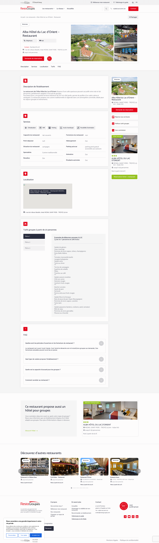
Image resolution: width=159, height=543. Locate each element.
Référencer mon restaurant (101, 2)
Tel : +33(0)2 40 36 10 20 (101, 510)
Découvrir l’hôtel (30, 431)
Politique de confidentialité (129, 540)
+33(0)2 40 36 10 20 (119, 8)
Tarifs (53, 66)
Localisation (44, 66)
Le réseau (60, 8)
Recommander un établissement (81, 513)
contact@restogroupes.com (102, 513)
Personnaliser (12, 535)
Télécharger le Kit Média (79, 519)
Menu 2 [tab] (27, 242)
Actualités (70, 8)
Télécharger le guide (121, 2)
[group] (35, 467)
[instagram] (133, 516)
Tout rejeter (24, 535)
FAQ (59, 66)
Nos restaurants (55, 512)
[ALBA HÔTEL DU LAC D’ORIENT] (124, 157)
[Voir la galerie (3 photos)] (92, 43)
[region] (24, 528)
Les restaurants (47, 8)
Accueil (23, 17)
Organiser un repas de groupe (57, 515)
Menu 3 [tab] (27, 248)
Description (25, 66)
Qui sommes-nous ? (57, 506)
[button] (34, 474)
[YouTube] (129, 516)
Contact (133, 8)
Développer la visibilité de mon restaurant (81, 509)
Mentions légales (112, 540)
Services (34, 66)
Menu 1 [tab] (27, 236)
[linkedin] (137, 516)
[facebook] (125, 516)
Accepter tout (36, 535)
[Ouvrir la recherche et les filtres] (106, 9)
